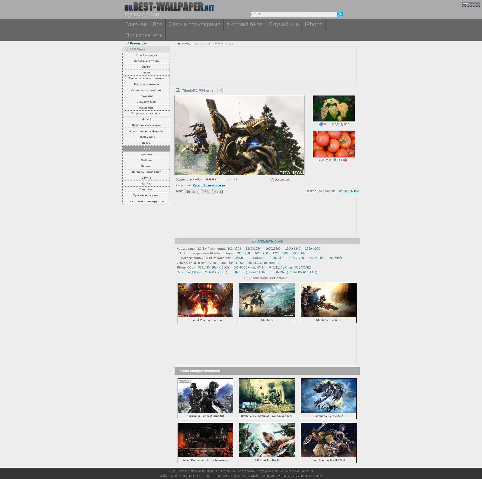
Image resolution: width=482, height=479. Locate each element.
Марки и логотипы (146, 84)
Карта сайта (246, 471)
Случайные (284, 24)
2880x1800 (335, 258)
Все (157, 24)
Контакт (183, 471)
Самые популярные (194, 24)
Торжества (146, 95)
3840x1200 (236, 262)
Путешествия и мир (146, 195)
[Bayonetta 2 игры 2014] (328, 412)
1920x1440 (292, 248)
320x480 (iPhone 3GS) (213, 267)
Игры (146, 148)
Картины (146, 183)
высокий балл (244, 24)
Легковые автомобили (146, 90)
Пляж (146, 72)
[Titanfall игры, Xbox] (328, 316)
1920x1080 (280, 253)
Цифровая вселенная (146, 125)
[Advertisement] (267, 74)
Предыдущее (340, 124)
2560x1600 (316, 258)
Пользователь (144, 35)
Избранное (283, 179)
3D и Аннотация (146, 55)
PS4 (205, 191)
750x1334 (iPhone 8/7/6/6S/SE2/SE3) (201, 272)
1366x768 (243, 253)
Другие (146, 177)
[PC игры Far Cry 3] (267, 456)
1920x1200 (296, 258)
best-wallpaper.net (300, 471)
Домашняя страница (221, 471)
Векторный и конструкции (146, 201)
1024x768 (234, 248)
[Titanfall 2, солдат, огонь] (205, 316)
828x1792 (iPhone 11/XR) (249, 272)
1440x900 (257, 258)
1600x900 (261, 253)
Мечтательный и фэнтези (146, 130)
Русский (471, 4)
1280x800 (239, 258)
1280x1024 (253, 248)
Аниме (146, 66)
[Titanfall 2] (267, 316)
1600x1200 (273, 248)
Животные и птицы (146, 60)
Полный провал (223, 43)
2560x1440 (299, 253)
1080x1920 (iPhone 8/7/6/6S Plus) (294, 272)
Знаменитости (146, 101)
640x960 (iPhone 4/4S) (248, 267)
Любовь (146, 160)
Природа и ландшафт (146, 171)
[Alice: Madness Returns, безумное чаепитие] (205, 456)
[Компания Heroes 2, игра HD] (205, 412)
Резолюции (138, 43)
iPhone (314, 24)
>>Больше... (279, 278)
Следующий (327, 159)
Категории (138, 49)
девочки (146, 154)
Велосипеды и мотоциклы (146, 78)
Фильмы (146, 166)
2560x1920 (312, 248)
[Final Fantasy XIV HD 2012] (328, 456)
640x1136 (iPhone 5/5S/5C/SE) (290, 267)
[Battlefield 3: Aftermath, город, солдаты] (267, 412)
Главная (136, 24)
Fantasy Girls (146, 136)
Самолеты (146, 189)
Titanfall (192, 191)
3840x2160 (351, 191)
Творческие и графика (146, 113)
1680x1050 (276, 258)
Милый (146, 119)
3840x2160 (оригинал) (263, 262)
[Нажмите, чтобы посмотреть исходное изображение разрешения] (239, 135)
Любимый (198, 471)
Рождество (146, 107)
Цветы (146, 142)
